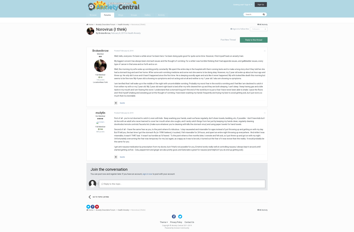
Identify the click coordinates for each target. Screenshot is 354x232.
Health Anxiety (134, 33)
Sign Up (261, 4)
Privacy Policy (176, 222)
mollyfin (100, 112)
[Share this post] (264, 51)
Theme (163, 222)
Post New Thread (228, 40)
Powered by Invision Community (177, 228)
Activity (161, 15)
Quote (122, 103)
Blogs (120, 15)
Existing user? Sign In (242, 5)
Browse (93, 15)
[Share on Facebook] (93, 207)
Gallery (148, 15)
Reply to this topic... (113, 184)
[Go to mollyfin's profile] (100, 123)
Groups (134, 15)
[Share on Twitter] (88, 207)
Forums (107, 15)
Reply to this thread (253, 40)
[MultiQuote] (115, 103)
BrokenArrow (104, 33)
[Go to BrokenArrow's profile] (90, 31)
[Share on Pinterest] (97, 207)
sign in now (147, 174)
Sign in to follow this (240, 29)
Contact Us (189, 222)
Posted (123, 51)
